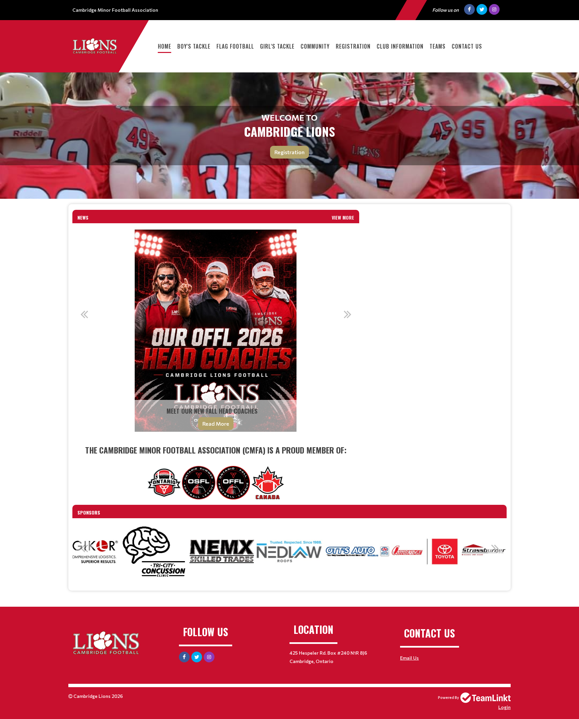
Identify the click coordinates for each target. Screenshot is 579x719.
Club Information (400, 46)
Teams (438, 46)
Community (315, 46)
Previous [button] (84, 314)
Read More (215, 423)
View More (343, 217)
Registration (353, 46)
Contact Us (467, 46)
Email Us (409, 658)
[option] (215, 330)
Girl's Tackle (277, 46)
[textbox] (215, 471)
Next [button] (347, 314)
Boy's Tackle (193, 46)
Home (164, 46)
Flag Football (235, 46)
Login (504, 707)
